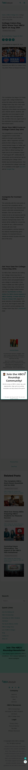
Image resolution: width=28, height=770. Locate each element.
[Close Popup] (25, 373)
